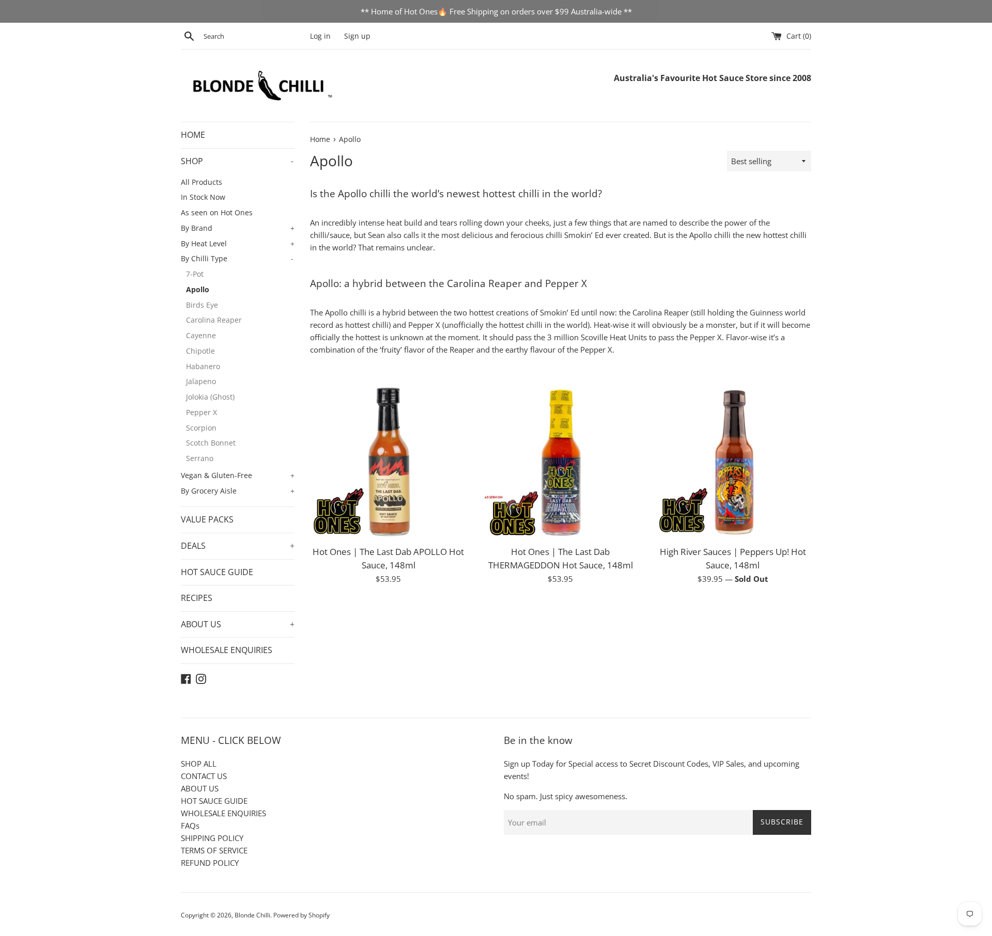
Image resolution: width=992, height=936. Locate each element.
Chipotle (200, 351)
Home (320, 139)
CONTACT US (204, 776)
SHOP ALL (198, 763)
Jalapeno (201, 381)
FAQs (190, 825)
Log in (320, 36)
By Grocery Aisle (238, 491)
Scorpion (201, 428)
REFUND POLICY (210, 863)
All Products (201, 182)
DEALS (238, 545)
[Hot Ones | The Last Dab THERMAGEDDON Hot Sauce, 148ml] (560, 462)
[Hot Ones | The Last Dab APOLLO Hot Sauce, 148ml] (388, 462)
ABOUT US (238, 624)
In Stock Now (203, 197)
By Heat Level (238, 243)
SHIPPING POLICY (212, 838)
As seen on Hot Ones (217, 212)
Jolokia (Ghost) (210, 397)
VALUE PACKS (207, 519)
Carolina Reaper (214, 320)
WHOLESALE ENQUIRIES (226, 650)
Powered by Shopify (301, 915)
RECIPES (196, 598)
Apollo (197, 289)
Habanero (203, 366)
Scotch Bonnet (211, 443)
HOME (193, 134)
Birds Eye (202, 305)
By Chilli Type (237, 258)
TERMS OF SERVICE (214, 850)
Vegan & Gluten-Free (238, 475)
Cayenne (201, 335)
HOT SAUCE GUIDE (217, 572)
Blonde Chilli (252, 915)
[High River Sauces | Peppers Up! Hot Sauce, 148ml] (733, 462)
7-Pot (195, 274)
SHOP (237, 161)
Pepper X (201, 412)
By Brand (238, 228)
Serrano (199, 458)
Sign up (357, 36)
